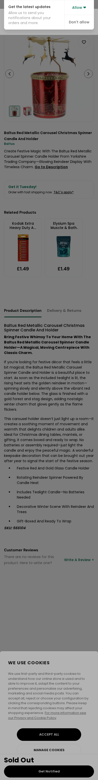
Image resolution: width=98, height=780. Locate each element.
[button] (34, 14)
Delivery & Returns (64, 310)
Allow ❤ (79, 7)
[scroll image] (14, 111)
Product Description (22, 310)
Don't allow (79, 22)
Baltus (9, 144)
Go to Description (51, 166)
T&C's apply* (64, 192)
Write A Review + (79, 560)
